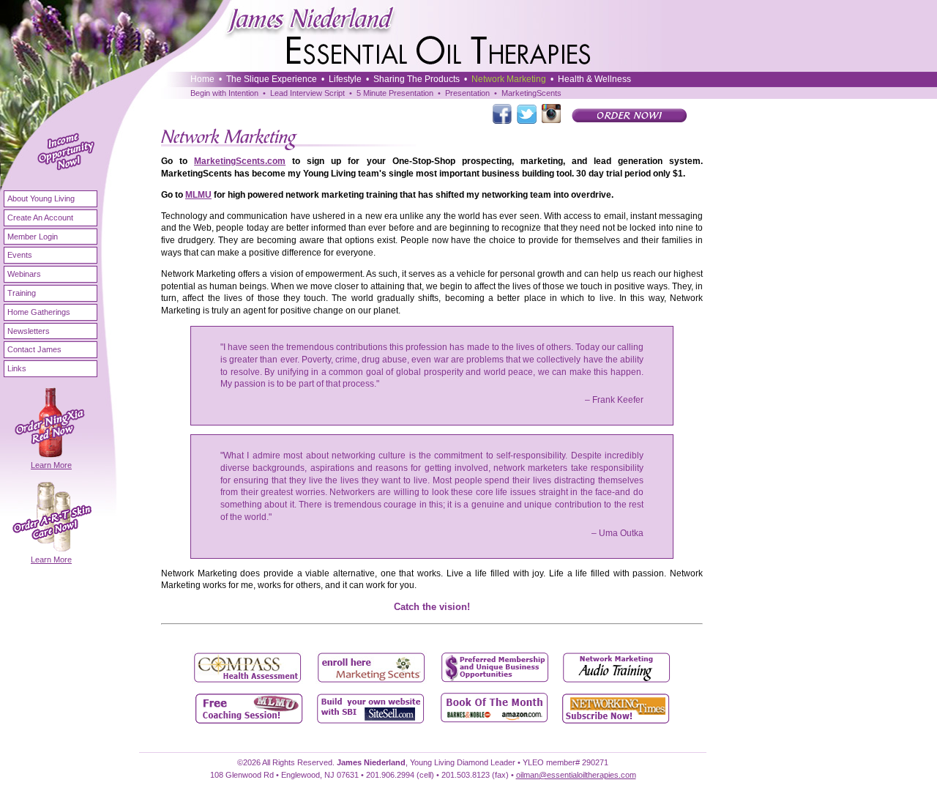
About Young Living (41, 198)
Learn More (51, 465)
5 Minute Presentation (394, 93)
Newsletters (28, 331)
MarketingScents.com (239, 161)
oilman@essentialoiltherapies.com (576, 774)
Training (21, 293)
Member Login (32, 236)
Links (16, 368)
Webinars (24, 274)
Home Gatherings (38, 312)
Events (19, 254)
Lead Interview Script (307, 93)
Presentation (467, 93)
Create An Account (40, 217)
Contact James (34, 349)
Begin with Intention (224, 93)
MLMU (198, 195)
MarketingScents (531, 93)
